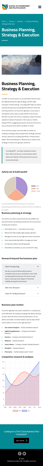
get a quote (20, 440)
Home (4, 21)
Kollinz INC (19, 461)
